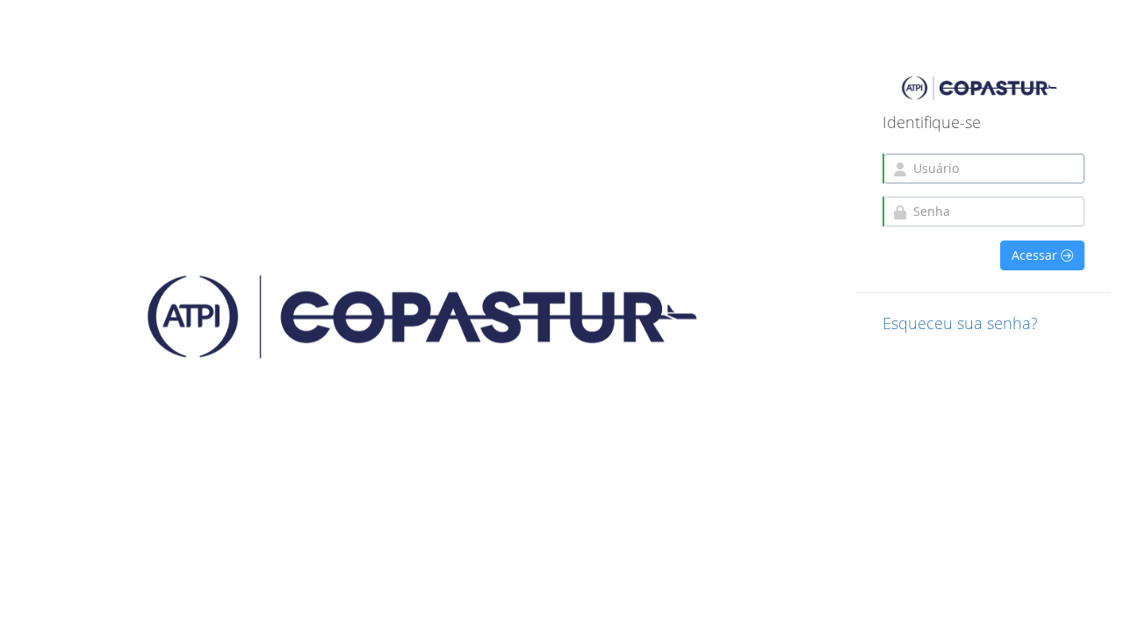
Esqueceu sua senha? (960, 323)
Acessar (1036, 255)
